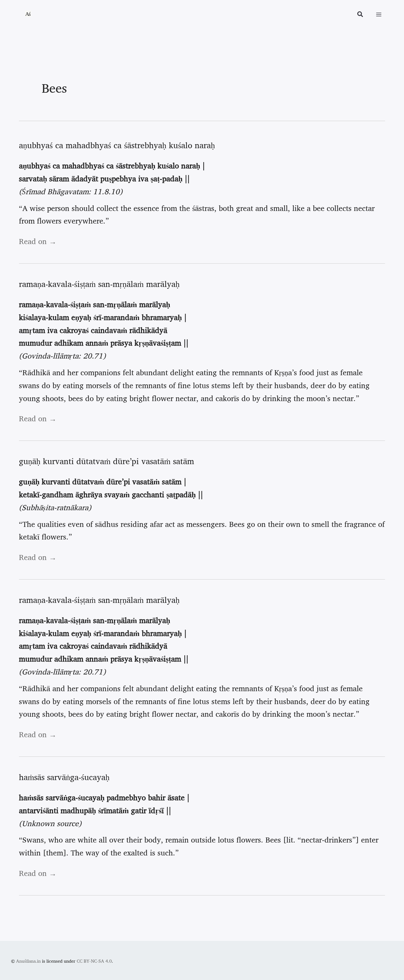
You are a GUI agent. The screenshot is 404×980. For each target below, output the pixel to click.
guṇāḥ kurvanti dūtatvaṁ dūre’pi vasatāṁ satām (106, 461)
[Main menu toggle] (379, 14)
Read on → (37, 241)
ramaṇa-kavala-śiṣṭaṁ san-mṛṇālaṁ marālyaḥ (99, 283)
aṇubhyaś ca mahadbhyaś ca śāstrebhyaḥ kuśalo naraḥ (117, 145)
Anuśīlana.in (28, 961)
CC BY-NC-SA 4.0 (94, 961)
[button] (360, 15)
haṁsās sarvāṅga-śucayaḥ (64, 777)
